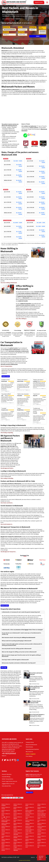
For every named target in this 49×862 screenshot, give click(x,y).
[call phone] (25, 135)
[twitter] (5, 760)
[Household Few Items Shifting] (42, 32)
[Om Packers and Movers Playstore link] (36, 764)
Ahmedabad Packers (10, 18)
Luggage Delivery (8, 783)
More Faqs (3, 667)
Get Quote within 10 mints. (41, 858)
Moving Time (21, 32)
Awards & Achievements (31, 744)
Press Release (29, 756)
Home (3, 18)
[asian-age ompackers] (6, 563)
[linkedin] (8, 760)
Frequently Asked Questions (32, 749)
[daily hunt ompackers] (18, 560)
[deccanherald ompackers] (18, 567)
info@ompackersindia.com (35, 774)
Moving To (6, 32)
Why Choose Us (29, 751)
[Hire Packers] (18, 760)
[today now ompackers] (18, 563)
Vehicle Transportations (7, 779)
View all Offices (30, 792)
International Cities (6, 786)
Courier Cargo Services (9, 781)
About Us (33, 857)
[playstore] (4, 813)
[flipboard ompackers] (6, 560)
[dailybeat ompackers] (42, 563)
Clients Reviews (29, 747)
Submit (37, 36)
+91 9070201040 (9, 753)
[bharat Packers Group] (15, 760)
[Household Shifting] (42, 31)
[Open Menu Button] (47, 2)
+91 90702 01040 (26, 23)
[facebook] (2, 760)
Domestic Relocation (6, 774)
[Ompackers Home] (14, 2)
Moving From (6, 27)
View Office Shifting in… (21, 318)
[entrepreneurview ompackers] (30, 560)
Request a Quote (39, 2)
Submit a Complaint (30, 754)
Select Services (41, 27)
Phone (20, 27)
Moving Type (33, 27)
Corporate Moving (6, 776)
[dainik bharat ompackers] (30, 563)
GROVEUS (28, 860)
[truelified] (13, 760)
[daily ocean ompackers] (42, 560)
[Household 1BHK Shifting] (42, 33)
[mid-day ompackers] (6, 567)
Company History (30, 742)
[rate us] (31, 134)
